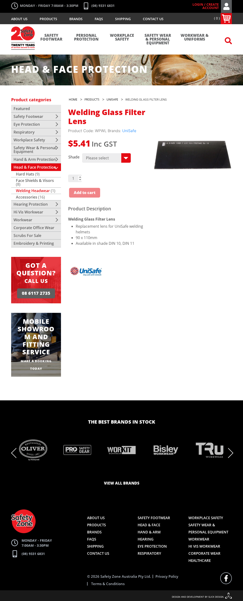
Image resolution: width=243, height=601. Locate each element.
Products (48, 19)
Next (228, 453)
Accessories (26, 197)
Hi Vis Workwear (28, 212)
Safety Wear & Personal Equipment (158, 39)
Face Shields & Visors (35, 180)
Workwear (23, 219)
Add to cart (84, 193)
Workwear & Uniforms (195, 37)
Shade (73, 157)
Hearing (146, 539)
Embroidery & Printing (34, 243)
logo (23, 28)
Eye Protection (27, 124)
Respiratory (24, 132)
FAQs (99, 19)
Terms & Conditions (108, 584)
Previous (16, 453)
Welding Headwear (33, 190)
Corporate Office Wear (34, 227)
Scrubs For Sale (27, 235)
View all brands (121, 483)
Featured (22, 108)
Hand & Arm (149, 532)
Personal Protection (86, 37)
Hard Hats (25, 174)
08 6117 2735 (36, 293)
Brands (76, 19)
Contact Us (153, 19)
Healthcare (199, 560)
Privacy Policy (166, 576)
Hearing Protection (31, 204)
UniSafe (129, 130)
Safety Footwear (51, 37)
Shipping (123, 19)
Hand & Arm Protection (35, 159)
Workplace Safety (122, 37)
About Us (19, 19)
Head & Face (149, 524)
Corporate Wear (204, 553)
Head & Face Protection (35, 167)
